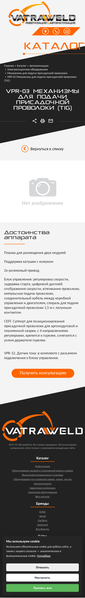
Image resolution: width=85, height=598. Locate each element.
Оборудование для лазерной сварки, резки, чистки (42, 479)
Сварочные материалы (42, 488)
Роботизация (42, 466)
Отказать (42, 567)
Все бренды (42, 529)
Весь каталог (42, 496)
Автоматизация (42, 483)
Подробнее (44, 556)
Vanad (42, 516)
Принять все (42, 588)
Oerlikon (42, 520)
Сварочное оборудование (42, 492)
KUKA (42, 512)
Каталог (54, 47)
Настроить (42, 577)
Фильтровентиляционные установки (42, 475)
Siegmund (42, 525)
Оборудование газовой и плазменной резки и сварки (42, 470)
